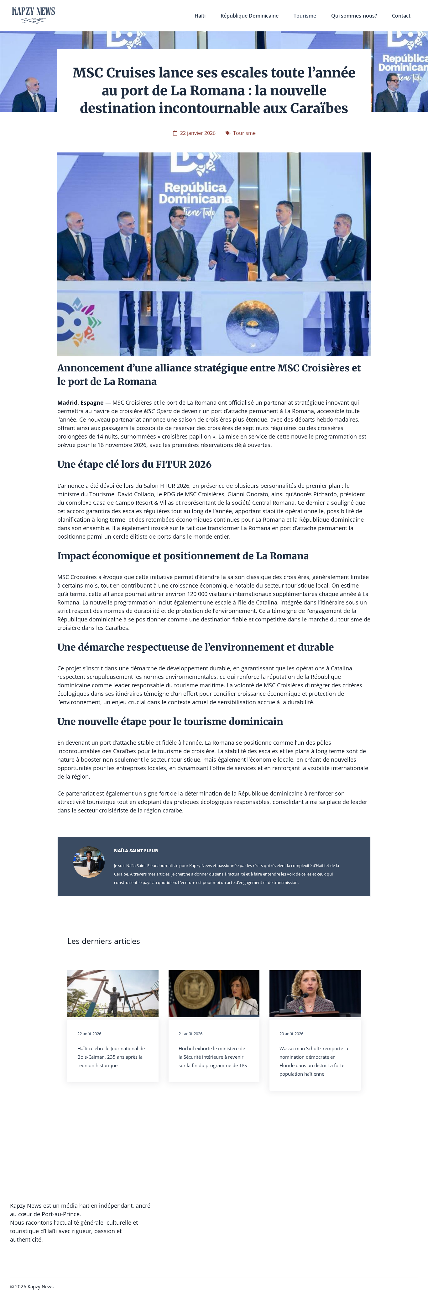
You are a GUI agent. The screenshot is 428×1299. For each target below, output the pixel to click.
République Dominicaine (250, 15)
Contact (401, 15)
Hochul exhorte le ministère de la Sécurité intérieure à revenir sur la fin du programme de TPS (213, 1056)
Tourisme (305, 15)
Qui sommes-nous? (354, 15)
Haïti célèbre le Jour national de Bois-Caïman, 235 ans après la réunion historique (111, 1056)
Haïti (200, 15)
